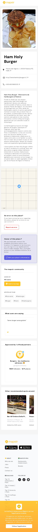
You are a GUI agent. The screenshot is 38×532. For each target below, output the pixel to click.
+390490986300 (12, 84)
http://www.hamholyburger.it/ (16, 78)
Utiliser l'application (19, 526)
